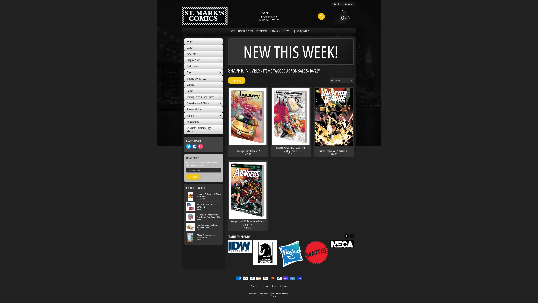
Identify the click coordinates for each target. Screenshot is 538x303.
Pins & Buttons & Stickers (205, 103)
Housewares (193, 122)
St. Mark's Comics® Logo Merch (199, 129)
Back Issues (192, 66)
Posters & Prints (194, 109)
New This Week (245, 31)
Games (190, 91)
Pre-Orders (261, 31)
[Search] (321, 16)
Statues (190, 85)
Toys (205, 72)
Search (190, 48)
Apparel (205, 116)
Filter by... (236, 80)
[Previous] (347, 236)
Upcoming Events (301, 31)
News (286, 31)
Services (265, 286)
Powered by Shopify (269, 296)
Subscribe (193, 176)
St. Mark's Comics (268, 293)
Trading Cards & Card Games (205, 97)
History (284, 286)
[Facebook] (194, 146)
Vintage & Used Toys (196, 78)
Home (232, 31)
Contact (254, 286)
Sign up (348, 4)
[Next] (352, 236)
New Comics (193, 54)
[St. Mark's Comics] (205, 16)
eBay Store (275, 31)
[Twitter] (188, 146)
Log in (337, 4)
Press (275, 286)
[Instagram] (200, 146)
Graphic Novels (205, 60)
